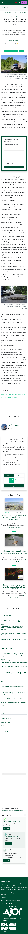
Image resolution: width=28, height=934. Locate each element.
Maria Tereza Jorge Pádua (14, 527)
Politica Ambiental (22, 12)
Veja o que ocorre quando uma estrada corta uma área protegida (14, 552)
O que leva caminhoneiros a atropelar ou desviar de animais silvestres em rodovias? (13, 687)
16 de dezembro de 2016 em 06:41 (11, 852)
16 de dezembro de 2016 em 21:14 (13, 836)
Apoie (24, 2)
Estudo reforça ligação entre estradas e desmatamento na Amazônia (14, 587)
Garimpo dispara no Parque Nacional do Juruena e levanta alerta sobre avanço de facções (12, 655)
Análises (3, 685)
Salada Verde (3, 637)
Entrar (4, 931)
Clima (15, 12)
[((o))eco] (5, 7)
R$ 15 (6, 479)
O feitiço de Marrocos (7, 718)
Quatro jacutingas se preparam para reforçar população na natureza (13, 640)
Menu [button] (23, 7)
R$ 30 (11, 479)
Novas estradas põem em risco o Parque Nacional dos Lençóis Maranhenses (14, 517)
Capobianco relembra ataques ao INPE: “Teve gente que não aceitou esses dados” (13, 673)
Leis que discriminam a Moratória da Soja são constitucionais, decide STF (14, 667)
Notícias (14, 16)
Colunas (7, 512)
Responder (6, 828)
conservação (8, 51)
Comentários (13, 417)
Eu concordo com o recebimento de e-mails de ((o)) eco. (15, 162)
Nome (5, 149)
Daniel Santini (14, 597)
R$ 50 (16, 479)
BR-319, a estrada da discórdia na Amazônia (13, 698)
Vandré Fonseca (14, 40)
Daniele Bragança (14, 561)
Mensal (9, 475)
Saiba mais (3, 897)
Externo (2, 618)
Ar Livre (4, 713)
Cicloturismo (4, 731)
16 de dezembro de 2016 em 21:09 (11, 821)
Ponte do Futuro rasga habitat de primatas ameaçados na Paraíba (13, 693)
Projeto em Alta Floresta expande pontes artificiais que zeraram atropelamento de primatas (12, 627)
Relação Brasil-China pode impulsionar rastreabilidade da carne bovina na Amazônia (14, 661)
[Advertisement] (14, 756)
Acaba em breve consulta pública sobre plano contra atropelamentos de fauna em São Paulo (13, 704)
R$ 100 (21, 480)
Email (5, 155)
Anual (18, 475)
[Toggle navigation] (19, 2)
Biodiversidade (8, 12)
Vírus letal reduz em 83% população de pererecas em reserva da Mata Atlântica (12, 621)
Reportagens (3, 652)
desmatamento (15, 51)
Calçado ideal (4, 727)
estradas (21, 51)
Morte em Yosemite (6, 722)
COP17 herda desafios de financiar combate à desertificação (13, 634)
